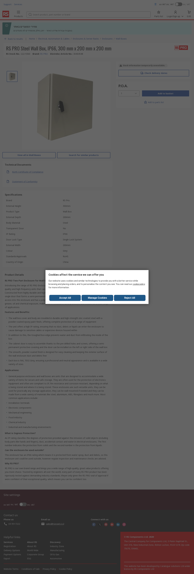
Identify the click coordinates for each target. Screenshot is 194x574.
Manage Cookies (97, 297)
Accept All (65, 297)
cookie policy (139, 284)
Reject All (129, 297)
